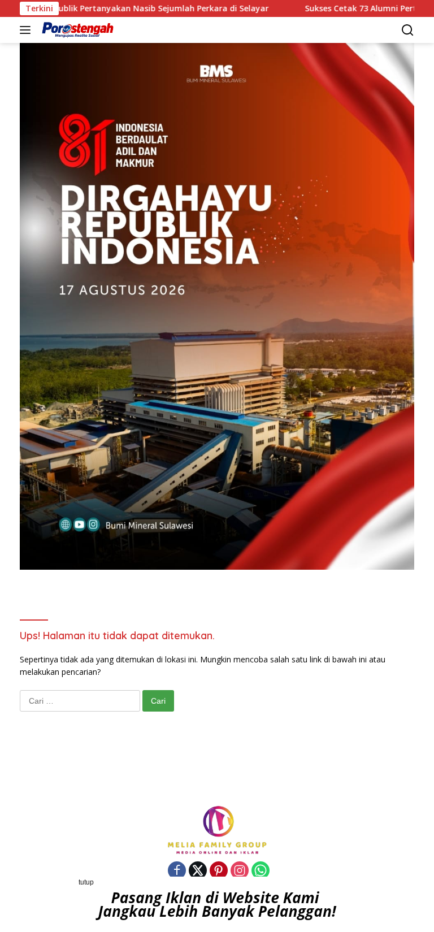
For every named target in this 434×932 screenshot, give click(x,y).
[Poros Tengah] (76, 30)
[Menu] (27, 30)
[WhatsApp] (260, 871)
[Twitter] (198, 871)
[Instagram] (240, 871)
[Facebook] (177, 871)
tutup (86, 882)
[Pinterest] (219, 871)
